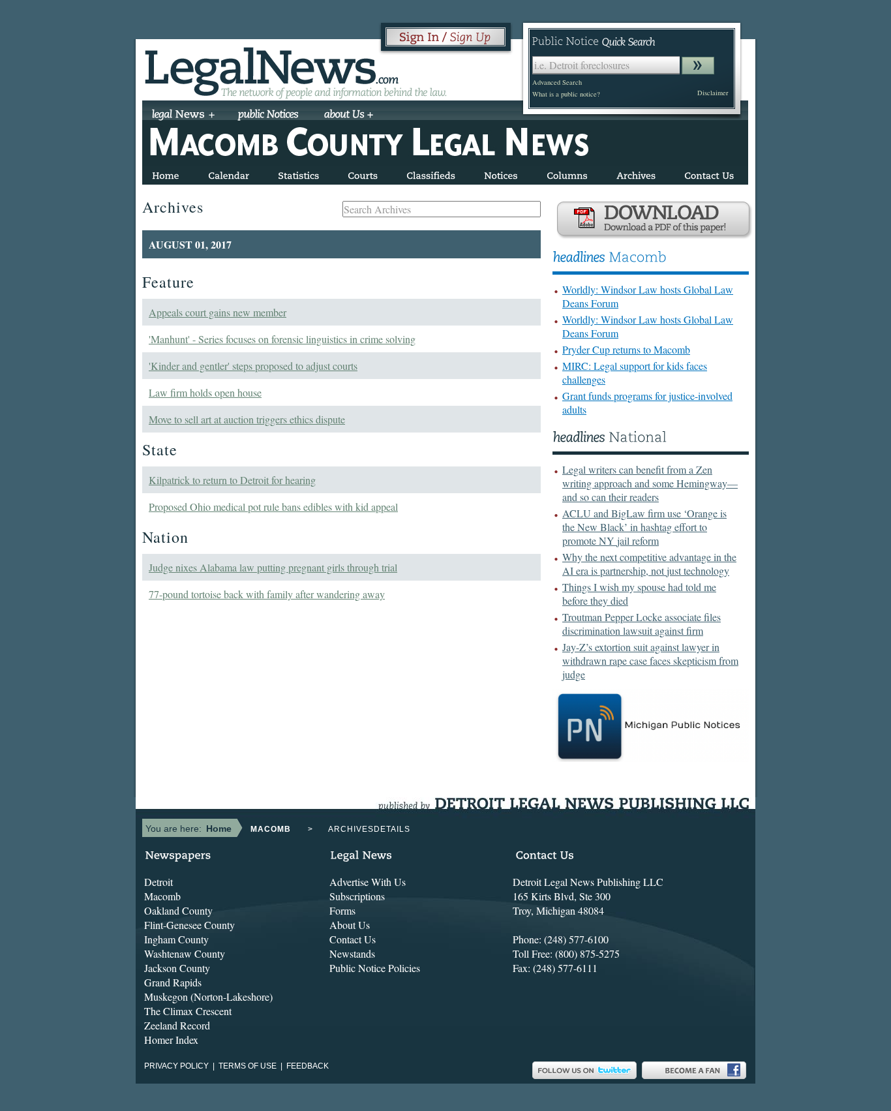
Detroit (158, 882)
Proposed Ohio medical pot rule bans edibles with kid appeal (273, 506)
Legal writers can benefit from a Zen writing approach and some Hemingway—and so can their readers (650, 483)
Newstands (352, 953)
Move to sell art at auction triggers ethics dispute (247, 419)
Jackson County (177, 968)
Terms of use (248, 1066)
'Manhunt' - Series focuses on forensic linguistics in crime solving (282, 339)
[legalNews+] (184, 115)
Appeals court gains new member (217, 312)
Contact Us (352, 939)
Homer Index (171, 1039)
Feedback (307, 1066)
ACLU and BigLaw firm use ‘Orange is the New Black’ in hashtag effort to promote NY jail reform (644, 526)
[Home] (165, 173)
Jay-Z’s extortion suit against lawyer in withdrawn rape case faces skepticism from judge (650, 660)
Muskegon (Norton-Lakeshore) (208, 996)
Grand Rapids (173, 982)
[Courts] (363, 173)
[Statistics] (298, 173)
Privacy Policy (176, 1066)
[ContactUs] (709, 173)
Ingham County (176, 939)
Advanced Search (557, 82)
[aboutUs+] (348, 115)
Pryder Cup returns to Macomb (626, 349)
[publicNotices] (268, 115)
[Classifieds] (430, 173)
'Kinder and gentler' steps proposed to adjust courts (253, 366)
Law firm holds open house (205, 392)
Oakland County (178, 910)
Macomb (162, 896)
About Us (349, 925)
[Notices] (501, 173)
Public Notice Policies (374, 968)
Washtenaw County (184, 953)
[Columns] (567, 173)
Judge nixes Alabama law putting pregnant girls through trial (273, 567)
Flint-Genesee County (189, 925)
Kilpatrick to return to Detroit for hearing (232, 480)
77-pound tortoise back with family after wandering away (267, 594)
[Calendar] (228, 173)
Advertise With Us (367, 882)
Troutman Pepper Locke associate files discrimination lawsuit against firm (641, 623)
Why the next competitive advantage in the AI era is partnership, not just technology (649, 563)
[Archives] (636, 173)
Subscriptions (357, 896)
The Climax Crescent (188, 1011)
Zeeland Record (177, 1025)
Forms (342, 910)
